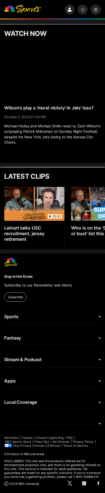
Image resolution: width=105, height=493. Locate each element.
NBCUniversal (34, 454)
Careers (27, 438)
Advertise (11, 438)
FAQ (70, 438)
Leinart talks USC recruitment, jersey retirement (24, 233)
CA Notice (52, 446)
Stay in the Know (18, 276)
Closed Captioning (50, 438)
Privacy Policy (83, 442)
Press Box (41, 442)
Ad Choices (61, 442)
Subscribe (15, 297)
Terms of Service (75, 446)
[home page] (22, 9)
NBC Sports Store (18, 442)
